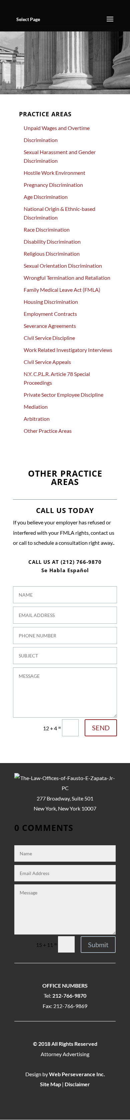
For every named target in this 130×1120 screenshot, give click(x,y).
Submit (98, 945)
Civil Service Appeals (47, 362)
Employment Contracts (50, 313)
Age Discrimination (46, 197)
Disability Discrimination (52, 241)
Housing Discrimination (51, 301)
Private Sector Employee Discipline (63, 394)
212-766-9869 (70, 1006)
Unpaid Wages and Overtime (57, 128)
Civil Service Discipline (49, 338)
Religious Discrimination (52, 253)
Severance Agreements (50, 326)
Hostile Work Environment (54, 172)
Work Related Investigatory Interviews (68, 350)
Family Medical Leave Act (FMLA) (62, 289)
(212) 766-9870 (81, 561)
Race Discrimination (47, 229)
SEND (101, 728)
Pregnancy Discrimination (53, 184)
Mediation (36, 406)
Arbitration (37, 418)
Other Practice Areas (48, 430)
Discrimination (41, 140)
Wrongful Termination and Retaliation (67, 277)
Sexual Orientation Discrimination (63, 265)
